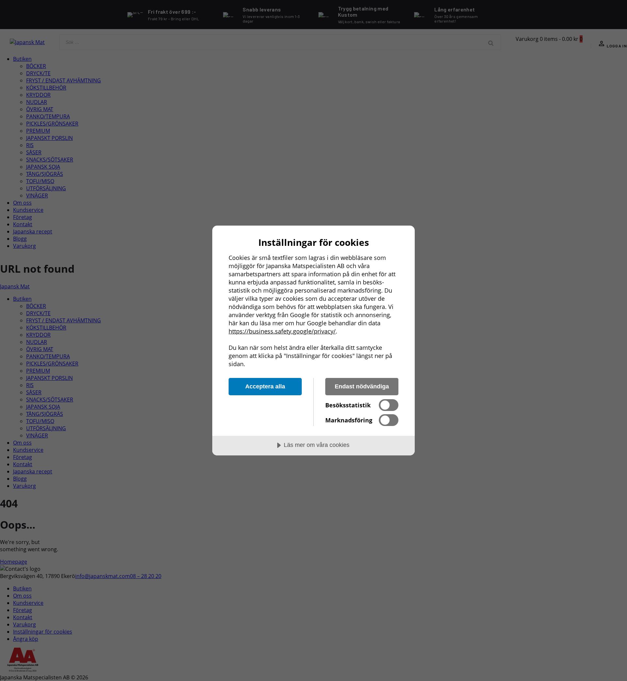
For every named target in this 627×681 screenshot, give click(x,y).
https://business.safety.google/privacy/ (282, 331)
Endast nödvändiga (362, 386)
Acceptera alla (265, 386)
